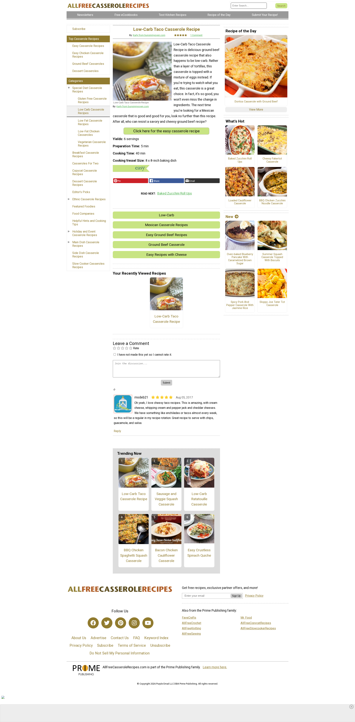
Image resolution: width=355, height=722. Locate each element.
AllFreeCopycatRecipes (256, 623)
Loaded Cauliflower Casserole (240, 202)
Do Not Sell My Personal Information (119, 653)
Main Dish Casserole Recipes (85, 243)
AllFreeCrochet (191, 623)
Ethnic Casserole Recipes (89, 199)
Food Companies (83, 213)
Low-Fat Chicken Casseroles (88, 133)
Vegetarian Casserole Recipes (92, 143)
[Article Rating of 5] (180, 35)
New (229, 216)
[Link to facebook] (93, 622)
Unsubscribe (160, 645)
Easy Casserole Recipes (88, 46)
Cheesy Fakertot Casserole (272, 160)
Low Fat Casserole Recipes (90, 122)
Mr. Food (246, 617)
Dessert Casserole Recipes (84, 183)
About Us (78, 638)
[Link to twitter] (106, 622)
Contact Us (120, 638)
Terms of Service (132, 645)
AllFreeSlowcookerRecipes (258, 628)
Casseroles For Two (85, 163)
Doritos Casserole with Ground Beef (256, 101)
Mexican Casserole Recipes (166, 225)
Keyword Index (156, 638)
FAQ (136, 638)
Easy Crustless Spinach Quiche (199, 553)
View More (256, 109)
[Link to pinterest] (120, 622)
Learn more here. (215, 667)
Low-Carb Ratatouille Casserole (199, 499)
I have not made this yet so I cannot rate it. (144, 354)
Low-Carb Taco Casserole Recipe (166, 319)
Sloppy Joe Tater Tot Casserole (272, 304)
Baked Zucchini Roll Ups (174, 193)
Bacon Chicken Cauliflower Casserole (166, 555)
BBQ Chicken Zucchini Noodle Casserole (272, 202)
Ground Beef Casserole (166, 245)
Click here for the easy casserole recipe (166, 131)
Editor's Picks (81, 192)
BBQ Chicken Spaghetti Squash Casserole (133, 555)
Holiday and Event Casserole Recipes (84, 233)
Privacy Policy (81, 645)
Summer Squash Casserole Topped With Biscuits (272, 257)
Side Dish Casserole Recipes (85, 254)
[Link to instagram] (134, 622)
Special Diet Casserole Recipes (87, 89)
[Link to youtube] (147, 622)
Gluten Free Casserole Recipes (92, 100)
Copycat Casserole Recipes (84, 172)
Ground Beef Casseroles (88, 64)
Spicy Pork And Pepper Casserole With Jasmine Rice (239, 305)
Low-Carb (166, 215)
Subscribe (78, 29)
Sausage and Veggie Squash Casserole (166, 499)
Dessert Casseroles (85, 71)
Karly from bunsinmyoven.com (149, 35)
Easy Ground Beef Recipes (166, 235)
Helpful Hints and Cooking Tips (89, 222)
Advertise (98, 638)
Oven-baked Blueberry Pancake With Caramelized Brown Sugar (240, 259)
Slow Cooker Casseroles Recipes (88, 265)
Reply (117, 431)
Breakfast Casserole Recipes (85, 154)
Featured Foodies (83, 206)
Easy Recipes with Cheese (166, 254)
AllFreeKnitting (191, 628)
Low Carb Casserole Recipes (91, 111)
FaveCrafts (189, 617)
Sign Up (236, 595)
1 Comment (196, 35)
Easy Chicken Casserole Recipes (88, 54)
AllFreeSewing (191, 633)
